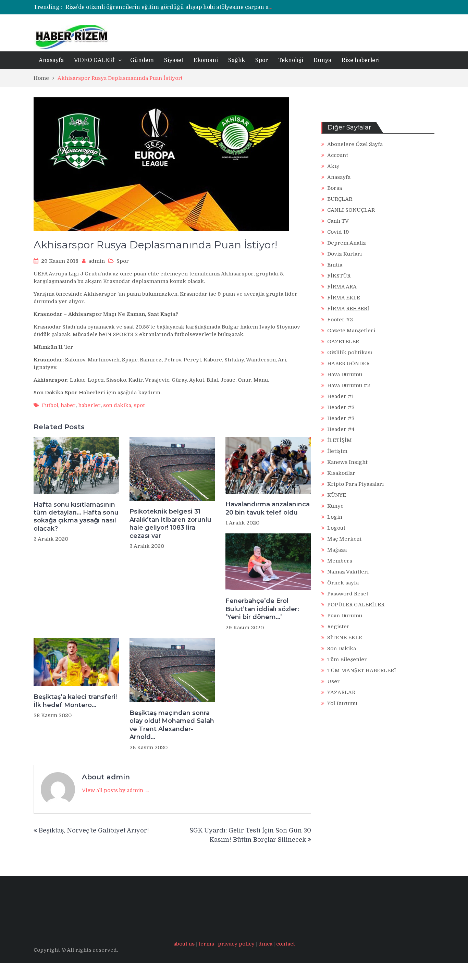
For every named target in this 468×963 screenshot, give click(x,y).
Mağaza (337, 550)
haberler (89, 405)
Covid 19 (338, 232)
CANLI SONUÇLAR (351, 210)
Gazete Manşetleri (351, 331)
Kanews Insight (347, 462)
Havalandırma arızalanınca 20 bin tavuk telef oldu (267, 508)
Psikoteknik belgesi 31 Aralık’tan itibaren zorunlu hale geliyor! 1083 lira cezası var (170, 523)
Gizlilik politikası (349, 352)
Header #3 (341, 418)
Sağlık (236, 60)
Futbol (50, 405)
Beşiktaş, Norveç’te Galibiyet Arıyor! (94, 830)
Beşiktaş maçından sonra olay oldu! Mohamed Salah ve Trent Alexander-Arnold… (172, 725)
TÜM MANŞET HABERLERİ (361, 670)
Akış (333, 166)
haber (68, 405)
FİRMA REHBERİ (348, 309)
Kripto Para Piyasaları (355, 484)
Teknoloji (290, 60)
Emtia (334, 265)
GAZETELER (343, 341)
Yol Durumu (342, 703)
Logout (336, 528)
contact (285, 944)
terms (206, 944)
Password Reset (347, 594)
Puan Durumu (344, 616)
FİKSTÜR (338, 276)
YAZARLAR (341, 692)
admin (96, 261)
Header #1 (340, 396)
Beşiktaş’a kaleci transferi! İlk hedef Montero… (75, 700)
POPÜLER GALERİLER (355, 605)
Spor (261, 60)
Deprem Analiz (346, 243)
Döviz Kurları (344, 254)
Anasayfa (51, 60)
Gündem (142, 60)
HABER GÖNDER (348, 363)
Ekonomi (206, 60)
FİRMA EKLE (343, 298)
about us (184, 944)
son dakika (117, 405)
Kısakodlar (341, 473)
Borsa (334, 188)
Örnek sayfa (343, 583)
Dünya (322, 60)
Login (334, 517)
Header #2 (341, 407)
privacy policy (236, 944)
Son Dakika (341, 648)
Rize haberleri (361, 60)
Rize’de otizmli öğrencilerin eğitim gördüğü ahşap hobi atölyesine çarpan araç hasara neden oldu (197, 7)
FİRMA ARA (342, 287)
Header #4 (341, 429)
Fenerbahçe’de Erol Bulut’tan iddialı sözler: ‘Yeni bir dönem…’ (262, 609)
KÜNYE (336, 495)
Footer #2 (340, 320)
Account (337, 155)
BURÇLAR (339, 199)
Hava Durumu (344, 374)
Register (338, 627)
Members (339, 561)
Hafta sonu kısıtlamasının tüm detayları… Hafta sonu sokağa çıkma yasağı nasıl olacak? (76, 516)
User (333, 681)
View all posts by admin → (116, 790)
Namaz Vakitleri (348, 572)
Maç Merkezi (344, 539)
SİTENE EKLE (344, 637)
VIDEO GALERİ (94, 60)
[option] (169, 7)
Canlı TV (338, 221)
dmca (265, 944)
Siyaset (173, 60)
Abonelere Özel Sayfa (355, 144)
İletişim (337, 451)
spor (140, 405)
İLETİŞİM (339, 440)
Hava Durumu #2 (348, 385)
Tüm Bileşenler (347, 659)
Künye (335, 506)
